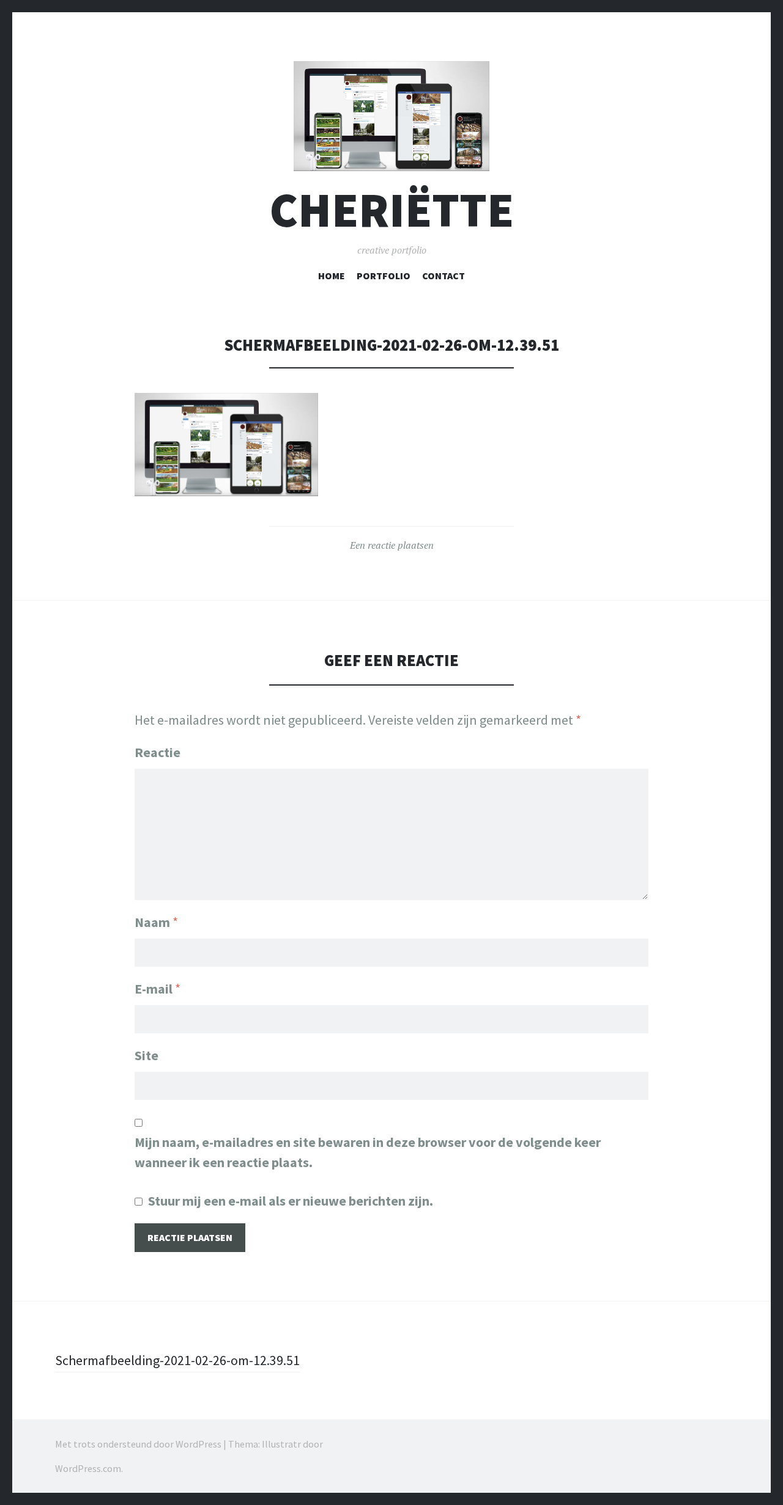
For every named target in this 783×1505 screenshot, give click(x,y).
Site (146, 1055)
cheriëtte (392, 209)
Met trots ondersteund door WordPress (138, 1444)
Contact (443, 275)
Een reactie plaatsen (392, 545)
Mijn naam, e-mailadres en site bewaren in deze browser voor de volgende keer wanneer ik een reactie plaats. (368, 1152)
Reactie (157, 752)
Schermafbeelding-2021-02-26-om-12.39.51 (177, 1360)
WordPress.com (88, 1468)
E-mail (157, 988)
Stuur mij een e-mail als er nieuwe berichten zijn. (290, 1200)
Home (331, 275)
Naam (156, 922)
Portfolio (383, 275)
